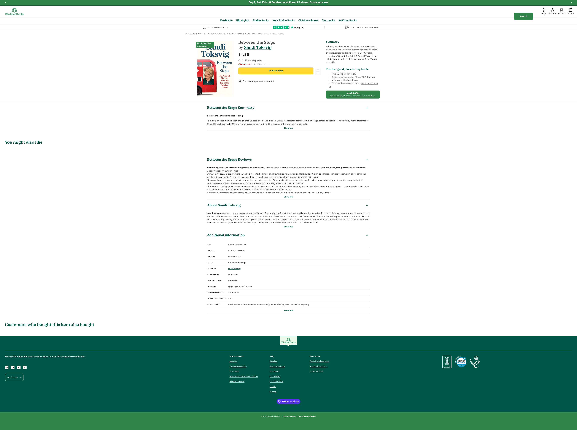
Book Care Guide (317, 371)
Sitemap (273, 391)
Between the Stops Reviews (229, 160)
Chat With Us (275, 376)
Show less (288, 128)
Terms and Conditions (307, 416)
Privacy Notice (289, 416)
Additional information (226, 235)
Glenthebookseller (237, 381)
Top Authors (234, 371)
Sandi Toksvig (258, 48)
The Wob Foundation (238, 366)
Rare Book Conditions (318, 366)
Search (523, 16)
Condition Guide (276, 381)
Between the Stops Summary (230, 108)
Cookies (273, 386)
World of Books (274, 416)
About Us (233, 361)
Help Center (275, 371)
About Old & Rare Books (319, 361)
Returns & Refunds (277, 366)
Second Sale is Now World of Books (244, 376)
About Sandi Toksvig (224, 205)
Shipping (273, 361)
